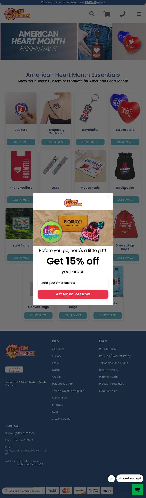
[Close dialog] (108, 198)
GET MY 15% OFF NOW (73, 294)
